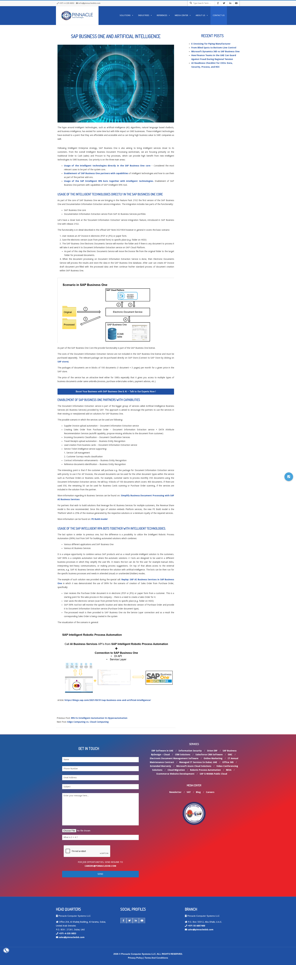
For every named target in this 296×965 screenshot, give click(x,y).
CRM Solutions (182, 754)
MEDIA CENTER (181, 15)
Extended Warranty (160, 766)
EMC (230, 754)
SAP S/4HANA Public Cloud (213, 774)
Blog (198, 792)
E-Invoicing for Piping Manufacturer (210, 44)
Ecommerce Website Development (175, 774)
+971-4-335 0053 (66, 3)
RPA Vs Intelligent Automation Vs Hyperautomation (99, 718)
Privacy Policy (135, 958)
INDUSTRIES (143, 15)
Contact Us (219, 15)
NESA (228, 770)
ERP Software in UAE (162, 750)
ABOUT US (200, 15)
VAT (189, 792)
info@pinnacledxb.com (89, 3)
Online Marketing (213, 758)
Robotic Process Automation (205, 770)
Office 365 (228, 762)
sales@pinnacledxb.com (71, 937)
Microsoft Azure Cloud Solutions (193, 766)
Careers (210, 792)
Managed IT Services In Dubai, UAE (198, 762)
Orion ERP (212, 750)
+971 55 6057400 (196, 925)
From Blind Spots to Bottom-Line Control (213, 47)
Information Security (190, 750)
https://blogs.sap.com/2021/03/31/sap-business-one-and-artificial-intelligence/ (108, 700)
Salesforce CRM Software (209, 754)
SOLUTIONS (125, 15)
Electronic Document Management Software (174, 758)
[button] (288, 476)
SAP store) (63, 361)
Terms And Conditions (156, 958)
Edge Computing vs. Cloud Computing (88, 722)
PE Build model (99, 519)
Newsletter (175, 792)
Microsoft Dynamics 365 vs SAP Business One (215, 51)
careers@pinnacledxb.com (100, 866)
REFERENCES (162, 15)
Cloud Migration (176, 770)
